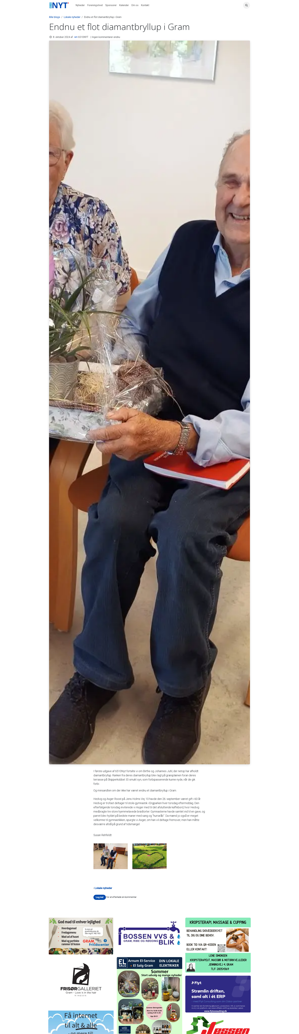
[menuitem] (80, 5)
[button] (246, 5)
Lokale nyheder (72, 17)
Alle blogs (54, 17)
